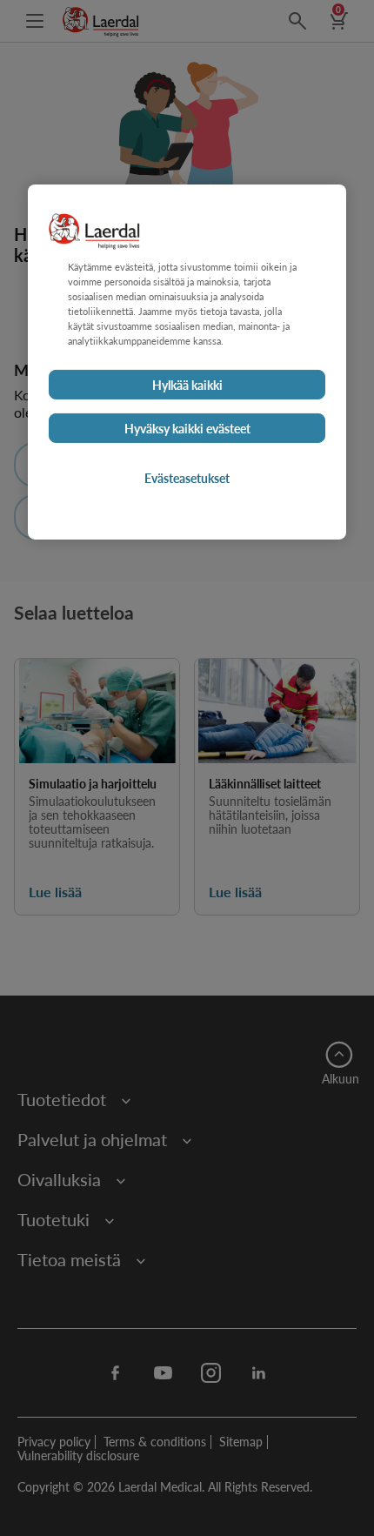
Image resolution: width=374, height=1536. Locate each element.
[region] (187, 362)
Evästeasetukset (187, 477)
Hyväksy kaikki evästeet (187, 428)
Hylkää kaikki (187, 384)
